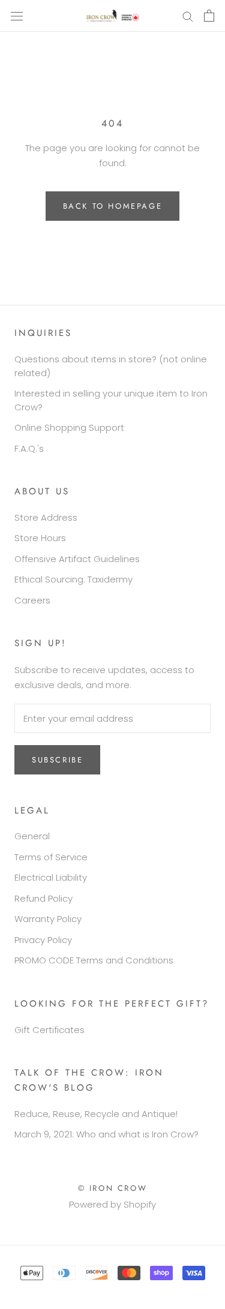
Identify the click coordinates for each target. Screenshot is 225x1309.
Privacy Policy (43, 939)
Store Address (45, 517)
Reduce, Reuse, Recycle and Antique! (96, 1113)
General (32, 836)
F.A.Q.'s (29, 448)
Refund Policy (43, 898)
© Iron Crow (113, 1188)
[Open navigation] (17, 15)
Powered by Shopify (112, 1204)
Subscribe (57, 759)
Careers (32, 600)
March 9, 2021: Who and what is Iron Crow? (106, 1134)
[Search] (187, 16)
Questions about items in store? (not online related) (110, 366)
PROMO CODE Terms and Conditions (93, 960)
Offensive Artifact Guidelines (77, 559)
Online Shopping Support (69, 427)
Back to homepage (113, 206)
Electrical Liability (50, 877)
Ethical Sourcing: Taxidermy (73, 579)
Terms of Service (51, 857)
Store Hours (40, 538)
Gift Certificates (49, 1029)
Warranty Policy (48, 918)
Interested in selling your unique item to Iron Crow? (111, 400)
